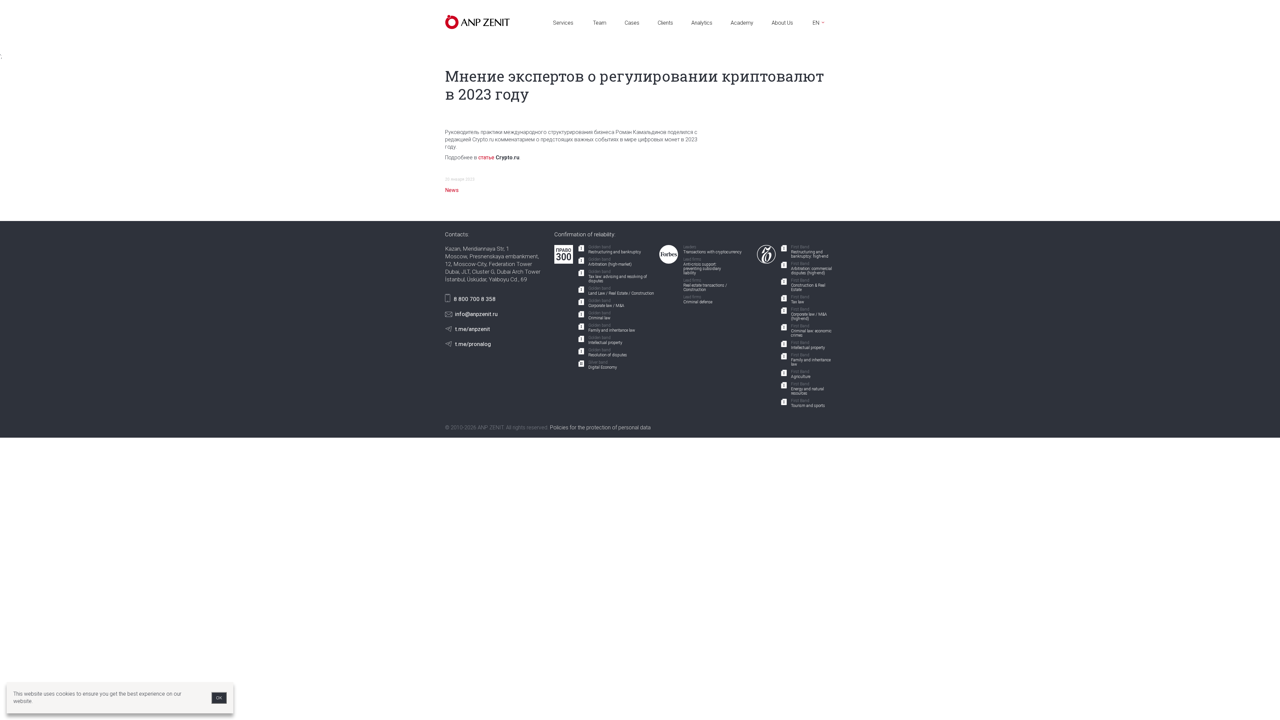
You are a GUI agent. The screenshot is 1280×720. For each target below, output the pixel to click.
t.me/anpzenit (472, 329)
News (452, 190)
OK (219, 697)
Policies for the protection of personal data (600, 427)
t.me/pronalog (473, 344)
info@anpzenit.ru (476, 314)
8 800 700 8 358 (475, 299)
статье (486, 157)
